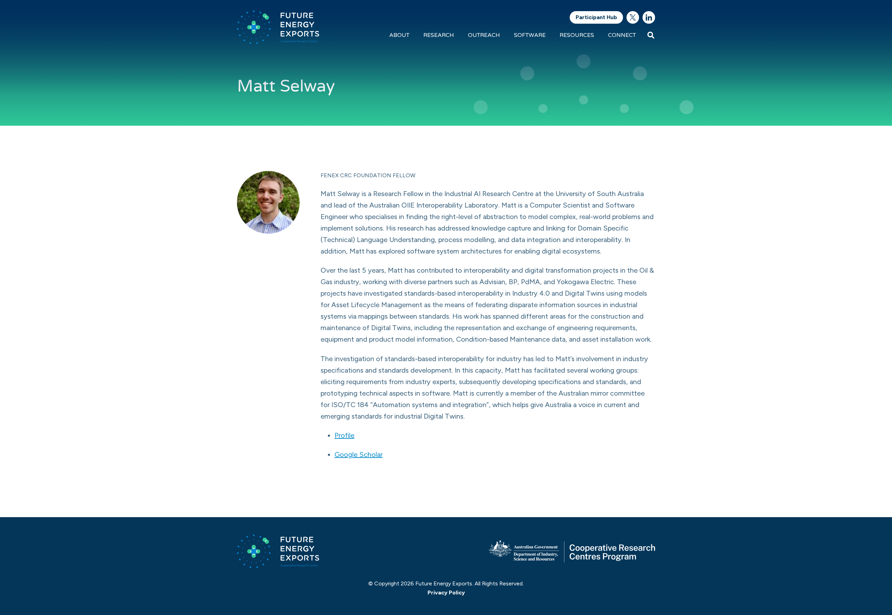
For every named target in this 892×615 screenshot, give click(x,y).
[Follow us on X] (632, 17)
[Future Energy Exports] (278, 27)
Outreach (484, 35)
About (399, 35)
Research (438, 35)
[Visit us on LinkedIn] (649, 17)
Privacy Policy (446, 592)
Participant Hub (596, 17)
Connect (622, 35)
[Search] (651, 35)
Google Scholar (358, 454)
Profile (344, 435)
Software (530, 35)
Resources (577, 35)
